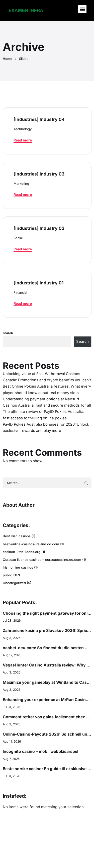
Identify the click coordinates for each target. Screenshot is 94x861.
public (7, 575)
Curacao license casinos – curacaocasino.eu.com (42, 560)
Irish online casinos (18, 567)
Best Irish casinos (17, 536)
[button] (82, 9)
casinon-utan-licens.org (21, 552)
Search (8, 333)
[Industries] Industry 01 (39, 282)
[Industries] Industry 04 (39, 119)
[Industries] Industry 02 (39, 228)
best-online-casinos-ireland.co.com (31, 544)
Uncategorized (14, 583)
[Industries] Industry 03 (39, 174)
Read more (23, 140)
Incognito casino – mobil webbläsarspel (40, 751)
